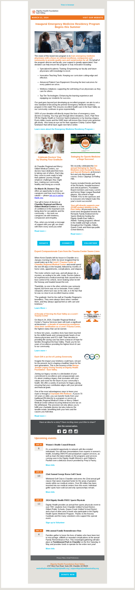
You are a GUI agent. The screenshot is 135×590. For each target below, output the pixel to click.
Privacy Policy (61, 558)
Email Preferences (73, 558)
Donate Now (67, 575)
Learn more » (41, 351)
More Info (50, 465)
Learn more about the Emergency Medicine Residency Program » (64, 129)
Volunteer (90, 243)
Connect (67, 243)
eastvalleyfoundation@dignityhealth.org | (53, 568)
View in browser (67, 5)
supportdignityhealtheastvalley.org (85, 568)
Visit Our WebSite (93, 18)
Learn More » (41, 308)
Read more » (40, 231)
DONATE (43, 243)
